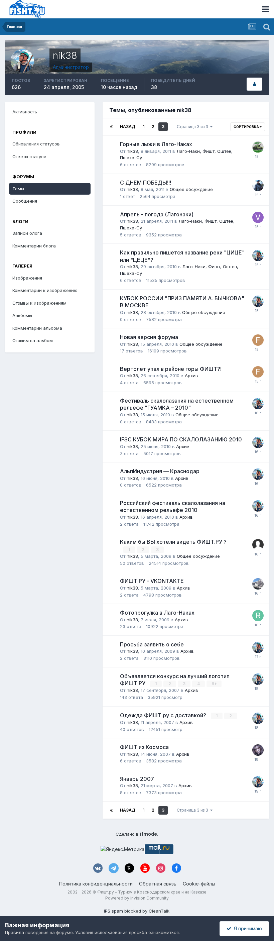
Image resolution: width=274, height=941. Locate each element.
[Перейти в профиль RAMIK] (258, 615)
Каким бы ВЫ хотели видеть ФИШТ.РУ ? (173, 541)
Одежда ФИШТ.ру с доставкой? (164, 715)
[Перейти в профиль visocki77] (258, 217)
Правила (14, 932)
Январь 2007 (137, 778)
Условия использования (101, 932)
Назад (127, 126)
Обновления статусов (36, 143)
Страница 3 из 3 (193, 126)
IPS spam (113, 911)
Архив (191, 375)
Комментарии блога (34, 245)
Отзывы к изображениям (39, 303)
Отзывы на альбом (32, 340)
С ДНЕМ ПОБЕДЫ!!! (145, 182)
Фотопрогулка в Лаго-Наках (157, 612)
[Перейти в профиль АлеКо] (258, 147)
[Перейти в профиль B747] (258, 750)
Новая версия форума (149, 337)
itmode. (149, 834)
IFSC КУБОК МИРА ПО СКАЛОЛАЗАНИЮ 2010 (181, 439)
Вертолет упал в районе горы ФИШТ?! (171, 368)
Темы (18, 188)
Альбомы (22, 315)
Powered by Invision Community (137, 898)
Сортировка (247, 127)
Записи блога (27, 233)
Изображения (27, 278)
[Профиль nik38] (254, 84)
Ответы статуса (29, 156)
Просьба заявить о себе (152, 644)
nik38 (132, 151)
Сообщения (24, 201)
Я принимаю (246, 928)
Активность (24, 111)
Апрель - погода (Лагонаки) (156, 214)
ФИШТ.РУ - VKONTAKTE (152, 581)
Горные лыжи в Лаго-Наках (156, 144)
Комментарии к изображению (45, 290)
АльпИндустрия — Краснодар (159, 471)
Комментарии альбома (37, 328)
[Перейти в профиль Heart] (258, 185)
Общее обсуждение (191, 189)
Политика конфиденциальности (96, 883)
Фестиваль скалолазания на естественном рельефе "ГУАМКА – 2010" (177, 404)
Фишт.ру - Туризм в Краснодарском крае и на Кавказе (152, 892)
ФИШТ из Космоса (144, 747)
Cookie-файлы (199, 883)
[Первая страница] (111, 126)
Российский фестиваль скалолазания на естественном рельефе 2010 (172, 507)
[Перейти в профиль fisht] (258, 584)
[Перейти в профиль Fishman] (258, 340)
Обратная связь (157, 883)
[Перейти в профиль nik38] (258, 255)
